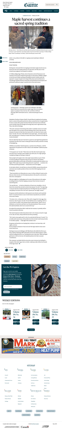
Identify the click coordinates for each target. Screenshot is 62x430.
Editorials (20, 375)
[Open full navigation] (6, 11)
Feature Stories (8, 398)
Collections (33, 385)
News (11, 10)
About (9, 411)
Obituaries (33, 406)
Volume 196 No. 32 (55, 314)
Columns (19, 383)
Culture (28, 10)
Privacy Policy (51, 411)
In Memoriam (33, 403)
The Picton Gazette (35, 424)
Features (22, 10)
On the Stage (46, 380)
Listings (6, 401)
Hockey (19, 396)
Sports (40, 10)
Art (44, 375)
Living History (34, 377)
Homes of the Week (8, 396)
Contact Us (39, 411)
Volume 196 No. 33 (35, 314)
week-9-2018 (15, 261)
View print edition (16, 320)
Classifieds (33, 401)
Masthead (18, 411)
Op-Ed (19, 377)
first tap (14, 256)
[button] (9, 250)
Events (32, 396)
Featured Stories (47, 396)
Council (6, 375)
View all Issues (31, 329)
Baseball (19, 398)
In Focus (32, 383)
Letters (19, 380)
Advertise (28, 411)
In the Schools (20, 401)
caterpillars (7, 256)
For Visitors (33, 398)
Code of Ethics (26, 415)
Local (6, 377)
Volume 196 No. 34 (16, 314)
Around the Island (48, 10)
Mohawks (7, 261)
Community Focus (27, 15)
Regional (19, 403)
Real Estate (34, 10)
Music (45, 388)
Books (45, 385)
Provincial (7, 383)
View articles (15, 323)
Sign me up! (6, 292)
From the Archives (34, 380)
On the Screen (47, 383)
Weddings (56, 10)
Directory (46, 398)
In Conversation (34, 375)
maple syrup (22, 256)
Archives (37, 415)
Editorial (16, 10)
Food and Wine (47, 377)
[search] (57, 4)
